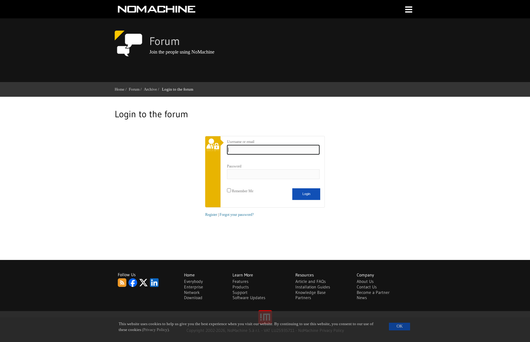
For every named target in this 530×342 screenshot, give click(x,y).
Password (234, 166)
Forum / (136, 89)
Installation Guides (312, 287)
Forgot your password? (237, 214)
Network (192, 292)
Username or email (240, 142)
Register (211, 214)
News (362, 297)
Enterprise (193, 287)
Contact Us (367, 287)
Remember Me (242, 191)
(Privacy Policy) (155, 330)
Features (240, 281)
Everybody (193, 281)
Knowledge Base (310, 292)
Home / (122, 89)
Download (193, 297)
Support (240, 292)
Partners (303, 297)
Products (240, 287)
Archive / (152, 89)
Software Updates (248, 297)
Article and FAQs (310, 281)
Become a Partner (373, 292)
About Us (365, 281)
